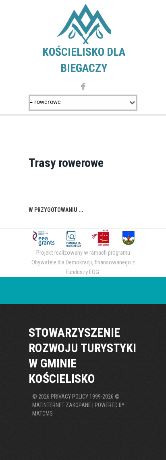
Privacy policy (69, 396)
